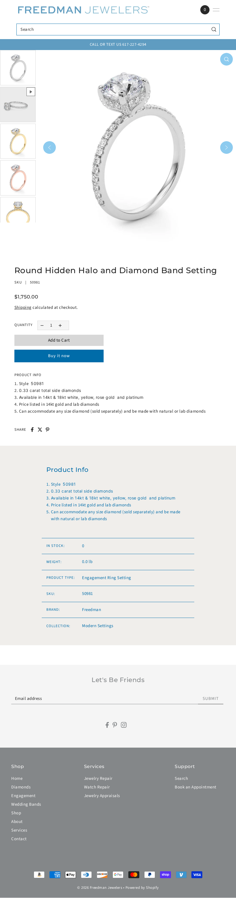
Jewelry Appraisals (102, 796)
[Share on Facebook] (32, 429)
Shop (16, 813)
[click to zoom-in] (226, 59)
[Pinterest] (115, 725)
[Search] (214, 29)
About (17, 822)
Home (16, 779)
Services (19, 830)
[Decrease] (42, 325)
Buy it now (59, 356)
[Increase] (60, 325)
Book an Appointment (195, 787)
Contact (19, 839)
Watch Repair (97, 787)
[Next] (226, 147)
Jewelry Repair (98, 779)
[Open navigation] (216, 9)
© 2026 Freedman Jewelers (99, 887)
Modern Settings (97, 626)
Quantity (23, 325)
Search (181, 779)
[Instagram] (124, 725)
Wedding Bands (26, 804)
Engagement (23, 796)
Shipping (23, 308)
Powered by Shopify (142, 887)
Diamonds (21, 787)
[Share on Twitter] (40, 429)
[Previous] (49, 147)
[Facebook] (107, 725)
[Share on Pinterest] (47, 429)
